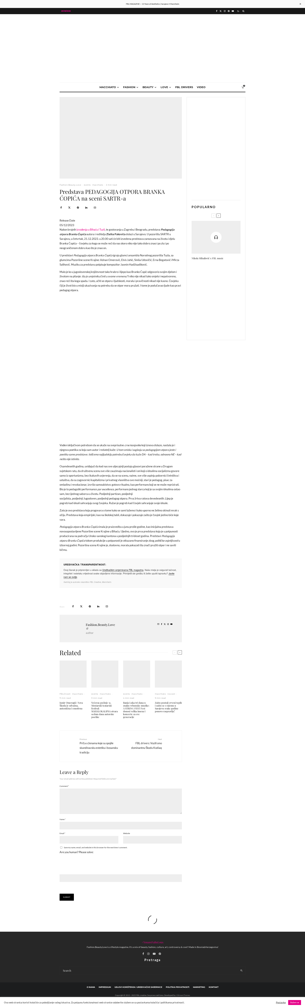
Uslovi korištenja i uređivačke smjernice (138, 987)
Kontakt (213, 987)
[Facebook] (216, 11)
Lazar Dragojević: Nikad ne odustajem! (219, 330)
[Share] (61, 207)
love (164, 87)
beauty (147, 87)
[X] (220, 11)
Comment (64, 786)
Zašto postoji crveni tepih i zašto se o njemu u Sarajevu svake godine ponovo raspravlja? (168, 707)
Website (126, 833)
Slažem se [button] (294, 1002)
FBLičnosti (65, 694)
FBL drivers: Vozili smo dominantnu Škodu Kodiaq (146, 743)
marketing (199, 987)
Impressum (105, 987)
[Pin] (78, 207)
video (201, 87)
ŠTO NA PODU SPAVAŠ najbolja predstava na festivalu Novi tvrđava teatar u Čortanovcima (221, 269)
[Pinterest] (229, 11)
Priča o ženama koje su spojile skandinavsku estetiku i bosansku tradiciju (99, 746)
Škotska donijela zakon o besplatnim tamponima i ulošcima (218, 315)
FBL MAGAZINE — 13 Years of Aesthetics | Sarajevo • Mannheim (152, 4)
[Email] (95, 207)
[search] (241, 970)
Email (62, 833)
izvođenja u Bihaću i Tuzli (90, 229)
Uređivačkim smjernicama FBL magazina (122, 570)
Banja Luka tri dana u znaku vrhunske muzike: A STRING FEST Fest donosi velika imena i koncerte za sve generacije (136, 709)
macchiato (107, 87)
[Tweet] (69, 207)
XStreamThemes (183, 995)
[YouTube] (233, 11)
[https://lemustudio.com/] (152, 36)
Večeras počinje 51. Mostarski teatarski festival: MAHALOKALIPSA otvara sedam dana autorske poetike (104, 709)
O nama (91, 987)
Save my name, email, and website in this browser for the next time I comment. (95, 847)
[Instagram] (225, 11)
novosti (171, 694)
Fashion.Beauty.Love (70, 185)
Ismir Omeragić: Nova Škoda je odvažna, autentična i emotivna (71, 705)
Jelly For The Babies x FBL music (222, 299)
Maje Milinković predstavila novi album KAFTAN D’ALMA (222, 285)
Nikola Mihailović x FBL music (207, 258)
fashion (129, 87)
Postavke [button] (281, 1002)
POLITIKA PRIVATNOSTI (177, 987)
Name (63, 819)
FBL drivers (184, 87)
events (87, 185)
